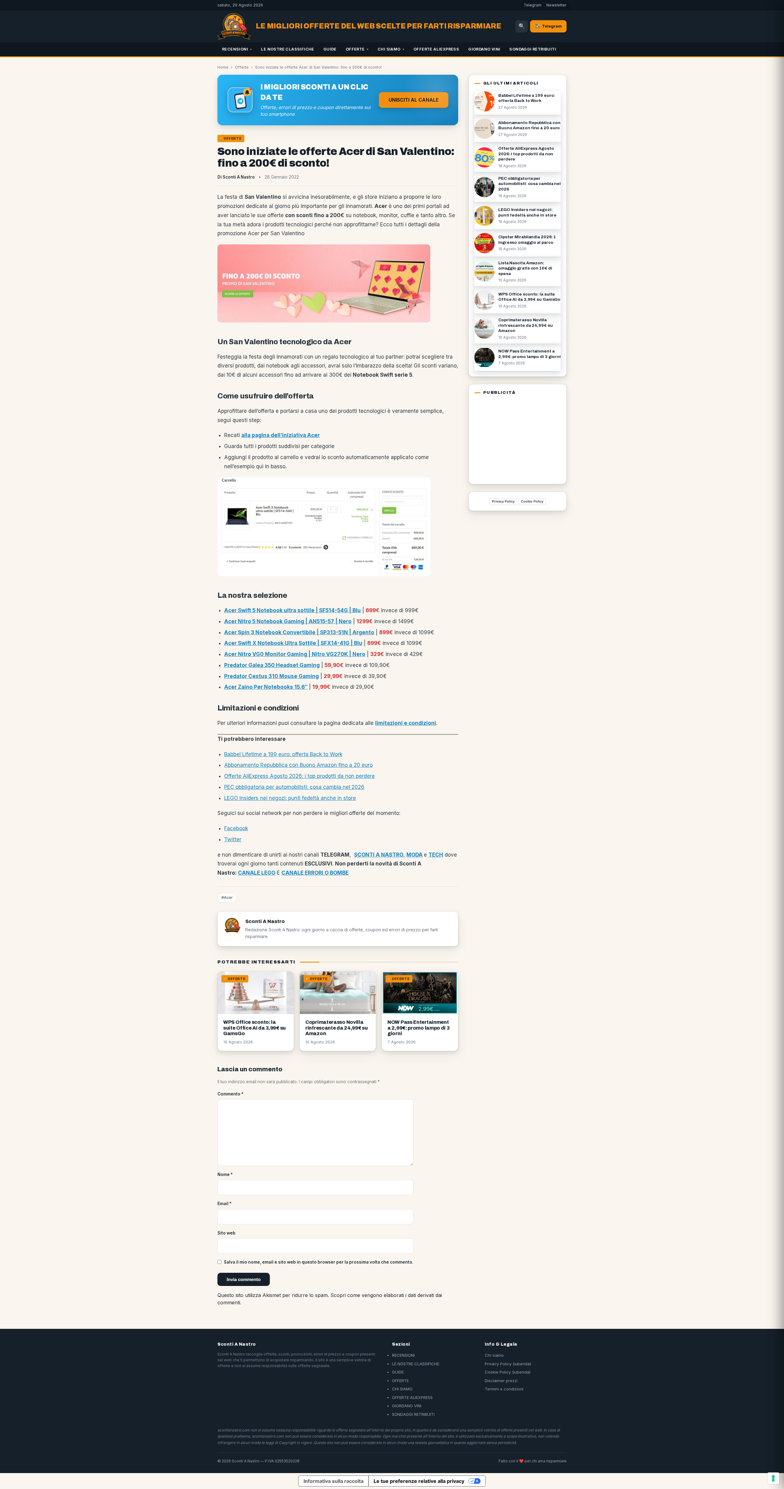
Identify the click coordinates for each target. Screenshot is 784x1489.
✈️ (548, 26)
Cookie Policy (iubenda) (507, 1372)
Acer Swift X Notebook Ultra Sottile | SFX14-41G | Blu (293, 643)
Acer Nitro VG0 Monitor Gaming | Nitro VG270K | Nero (294, 654)
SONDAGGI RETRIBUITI (532, 49)
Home (222, 67)
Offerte (242, 67)
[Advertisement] (512, 438)
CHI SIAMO (389, 49)
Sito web (226, 1233)
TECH (435, 855)
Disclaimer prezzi (501, 1380)
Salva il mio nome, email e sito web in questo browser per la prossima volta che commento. (318, 1262)
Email (224, 1203)
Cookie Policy (532, 501)
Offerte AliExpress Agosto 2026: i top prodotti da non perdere (299, 776)
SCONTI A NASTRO (378, 855)
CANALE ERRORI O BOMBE (315, 873)
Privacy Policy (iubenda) (508, 1363)
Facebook (236, 828)
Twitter (232, 839)
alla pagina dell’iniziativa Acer (280, 435)
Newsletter (556, 5)
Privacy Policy (503, 501)
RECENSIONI (235, 49)
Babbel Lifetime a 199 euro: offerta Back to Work (283, 754)
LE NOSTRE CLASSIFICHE (287, 49)
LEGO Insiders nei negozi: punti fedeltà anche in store (290, 798)
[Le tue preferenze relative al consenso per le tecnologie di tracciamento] (773, 1478)
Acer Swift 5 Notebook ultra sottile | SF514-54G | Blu (292, 610)
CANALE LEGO (256, 873)
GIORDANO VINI (484, 49)
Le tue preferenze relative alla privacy (419, 1481)
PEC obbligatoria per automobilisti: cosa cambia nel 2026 (294, 787)
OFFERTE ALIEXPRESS (436, 49)
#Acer (227, 897)
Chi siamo (494, 1355)
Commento (230, 1093)
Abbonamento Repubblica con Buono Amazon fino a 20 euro (298, 765)
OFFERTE (355, 49)
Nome (225, 1174)
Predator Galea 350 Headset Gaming (272, 665)
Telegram (532, 5)
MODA (414, 855)
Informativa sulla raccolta (333, 1481)
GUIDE (330, 49)
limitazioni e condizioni (405, 723)
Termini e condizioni (504, 1388)
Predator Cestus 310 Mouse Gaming (271, 676)
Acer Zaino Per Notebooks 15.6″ (265, 687)
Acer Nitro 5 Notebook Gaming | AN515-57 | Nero (288, 621)
